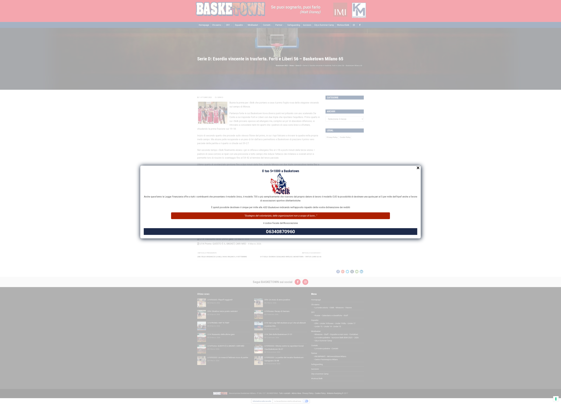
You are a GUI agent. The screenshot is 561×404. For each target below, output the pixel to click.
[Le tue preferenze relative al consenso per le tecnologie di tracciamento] (556, 399)
